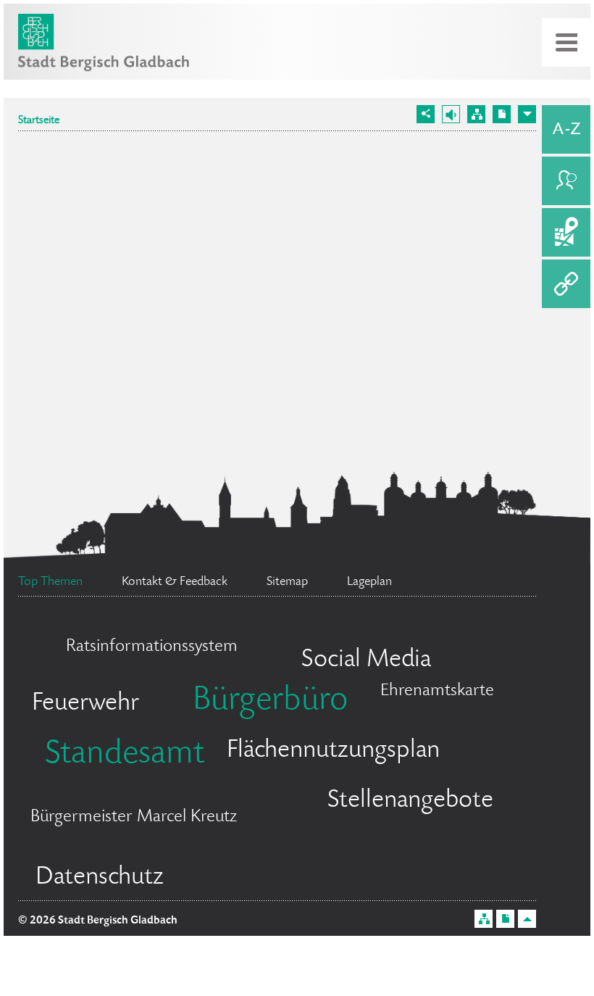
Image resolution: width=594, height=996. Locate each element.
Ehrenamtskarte (437, 691)
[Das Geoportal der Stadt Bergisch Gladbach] (566, 232)
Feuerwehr (85, 704)
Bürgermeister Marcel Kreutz (133, 817)
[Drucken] (502, 114)
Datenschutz (99, 878)
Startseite (38, 121)
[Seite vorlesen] (451, 114)
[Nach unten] (527, 114)
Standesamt (124, 755)
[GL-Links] (566, 284)
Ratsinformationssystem (152, 647)
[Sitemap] (476, 114)
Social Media (366, 660)
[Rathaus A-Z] (566, 129)
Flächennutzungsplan (333, 751)
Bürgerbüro (270, 701)
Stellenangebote (410, 801)
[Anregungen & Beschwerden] (566, 181)
